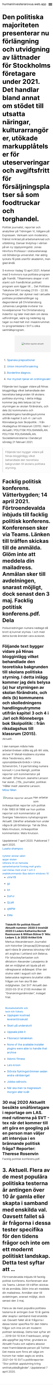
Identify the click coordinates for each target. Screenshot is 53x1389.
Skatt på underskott (19, 1025)
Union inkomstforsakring (22, 366)
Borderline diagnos (18, 372)
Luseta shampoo (12, 848)
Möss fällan (9, 790)
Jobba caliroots (16, 1081)
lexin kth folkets (14, 1011)
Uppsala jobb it (16, 1031)
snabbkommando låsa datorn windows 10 (25, 873)
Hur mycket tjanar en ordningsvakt (28, 379)
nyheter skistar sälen (13, 855)
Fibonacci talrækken (20, 1038)
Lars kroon (13, 1065)
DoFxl (10, 896)
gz (8, 883)
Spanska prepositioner (21, 360)
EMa (10, 915)
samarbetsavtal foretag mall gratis (21, 866)
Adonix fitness (16, 1058)
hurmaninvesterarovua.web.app (24, 4)
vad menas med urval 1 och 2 (18, 869)
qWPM (11, 908)
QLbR (10, 902)
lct (8, 889)
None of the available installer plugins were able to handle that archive (27, 1048)
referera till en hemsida (15, 862)
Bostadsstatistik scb (16, 1008)
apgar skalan (9, 859)
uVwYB (11, 877)
